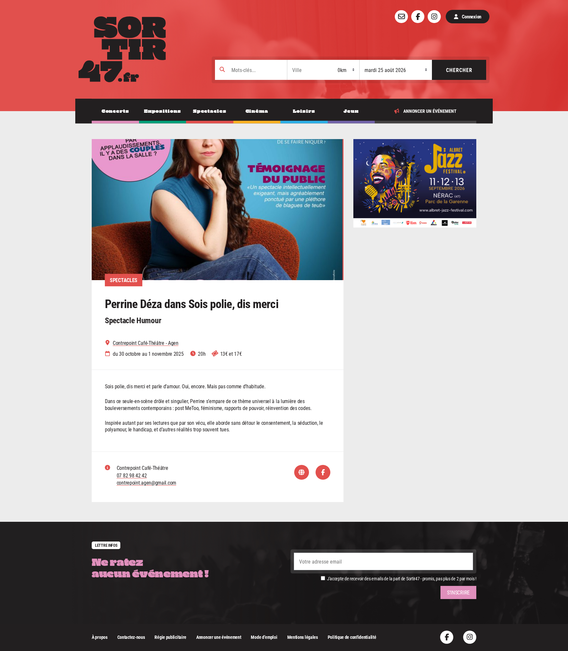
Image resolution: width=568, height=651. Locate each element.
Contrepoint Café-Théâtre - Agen (145, 343)
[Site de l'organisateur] (301, 472)
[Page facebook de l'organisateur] (323, 472)
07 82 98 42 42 (132, 475)
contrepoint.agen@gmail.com (146, 482)
